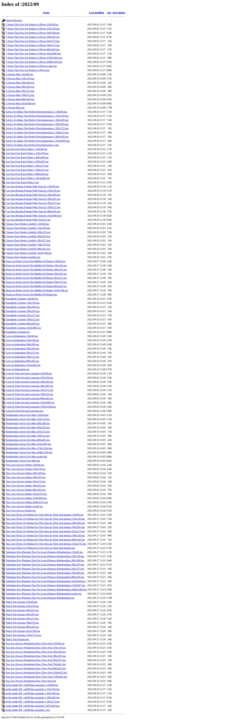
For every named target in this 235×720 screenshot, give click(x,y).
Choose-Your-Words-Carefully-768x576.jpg (28, 244)
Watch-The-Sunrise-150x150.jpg (22, 606)
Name (46, 12)
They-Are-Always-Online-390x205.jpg (25, 477)
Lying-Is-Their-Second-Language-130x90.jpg (29, 373)
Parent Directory (14, 20)
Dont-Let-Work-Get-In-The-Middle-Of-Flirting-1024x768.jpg (37, 290)
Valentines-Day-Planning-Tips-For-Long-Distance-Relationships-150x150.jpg (45, 556)
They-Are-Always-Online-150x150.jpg (25, 469)
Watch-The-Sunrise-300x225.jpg (22, 610)
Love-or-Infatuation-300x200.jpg (22, 344)
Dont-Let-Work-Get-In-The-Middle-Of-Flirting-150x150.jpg (36, 265)
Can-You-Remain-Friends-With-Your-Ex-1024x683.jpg (34, 215)
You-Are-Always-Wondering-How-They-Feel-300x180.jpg (36, 651)
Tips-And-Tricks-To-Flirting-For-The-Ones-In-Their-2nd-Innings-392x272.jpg (45, 531)
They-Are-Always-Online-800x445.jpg (25, 489)
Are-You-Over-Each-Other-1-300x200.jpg (27, 157)
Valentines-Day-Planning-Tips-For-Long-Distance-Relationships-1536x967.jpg (45, 585)
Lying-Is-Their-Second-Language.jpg (24, 411)
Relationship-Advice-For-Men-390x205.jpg (28, 427)
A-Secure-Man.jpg (15, 107)
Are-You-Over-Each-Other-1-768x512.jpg (27, 170)
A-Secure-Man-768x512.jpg (20, 95)
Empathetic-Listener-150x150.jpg (22, 303)
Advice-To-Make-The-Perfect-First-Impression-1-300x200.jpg (37, 120)
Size (109, 12)
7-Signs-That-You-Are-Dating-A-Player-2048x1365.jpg (34, 62)
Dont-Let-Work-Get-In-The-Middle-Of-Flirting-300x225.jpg (36, 269)
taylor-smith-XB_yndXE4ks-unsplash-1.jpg (28, 710)
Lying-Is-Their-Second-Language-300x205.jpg (29, 381)
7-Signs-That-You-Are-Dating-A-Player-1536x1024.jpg (34, 57)
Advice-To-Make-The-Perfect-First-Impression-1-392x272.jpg (37, 128)
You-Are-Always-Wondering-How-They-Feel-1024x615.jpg (36, 672)
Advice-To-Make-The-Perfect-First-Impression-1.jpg (32, 145)
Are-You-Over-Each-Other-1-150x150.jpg (27, 153)
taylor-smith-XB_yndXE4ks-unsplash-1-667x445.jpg (32, 706)
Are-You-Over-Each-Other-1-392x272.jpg (27, 165)
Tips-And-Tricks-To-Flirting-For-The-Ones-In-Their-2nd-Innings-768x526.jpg (45, 535)
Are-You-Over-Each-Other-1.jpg (22, 182)
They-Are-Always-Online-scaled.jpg (24, 506)
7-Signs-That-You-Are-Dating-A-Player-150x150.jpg (32, 28)
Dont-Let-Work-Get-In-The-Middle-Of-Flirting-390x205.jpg (36, 273)
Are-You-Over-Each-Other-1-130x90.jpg (26, 149)
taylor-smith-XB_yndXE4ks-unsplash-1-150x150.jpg (32, 689)
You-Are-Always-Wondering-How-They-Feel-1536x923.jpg (36, 676)
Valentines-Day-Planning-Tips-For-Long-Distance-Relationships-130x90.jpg (44, 552)
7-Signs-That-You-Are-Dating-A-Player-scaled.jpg (31, 66)
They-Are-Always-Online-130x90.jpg (25, 465)
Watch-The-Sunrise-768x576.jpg (22, 622)
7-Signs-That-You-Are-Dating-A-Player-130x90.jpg (32, 24)
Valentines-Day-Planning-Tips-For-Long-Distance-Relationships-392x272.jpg (45, 568)
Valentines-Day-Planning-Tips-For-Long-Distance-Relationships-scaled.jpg (43, 593)
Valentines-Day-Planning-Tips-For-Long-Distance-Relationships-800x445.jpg (45, 577)
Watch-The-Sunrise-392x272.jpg (22, 618)
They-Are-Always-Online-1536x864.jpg (26, 498)
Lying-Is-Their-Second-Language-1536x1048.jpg (31, 406)
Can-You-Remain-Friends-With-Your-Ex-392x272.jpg (33, 203)
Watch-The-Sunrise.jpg (17, 639)
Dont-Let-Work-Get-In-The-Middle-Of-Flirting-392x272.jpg (36, 278)
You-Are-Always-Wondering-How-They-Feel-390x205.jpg (36, 656)
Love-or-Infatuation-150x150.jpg (22, 340)
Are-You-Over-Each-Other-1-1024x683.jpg (28, 178)
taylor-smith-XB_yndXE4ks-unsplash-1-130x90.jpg (32, 685)
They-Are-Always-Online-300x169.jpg (25, 473)
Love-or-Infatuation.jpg (17, 369)
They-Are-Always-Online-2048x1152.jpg (27, 502)
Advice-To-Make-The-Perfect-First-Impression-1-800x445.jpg (37, 136)
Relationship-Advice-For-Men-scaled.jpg (26, 456)
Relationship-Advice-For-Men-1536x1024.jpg (29, 448)
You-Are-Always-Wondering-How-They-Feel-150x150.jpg (36, 647)
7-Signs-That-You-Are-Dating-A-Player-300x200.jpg (32, 32)
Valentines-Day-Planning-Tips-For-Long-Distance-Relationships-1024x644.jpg (45, 581)
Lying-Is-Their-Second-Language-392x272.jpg (29, 390)
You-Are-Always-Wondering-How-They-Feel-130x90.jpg (35, 643)
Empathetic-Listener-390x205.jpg (22, 311)
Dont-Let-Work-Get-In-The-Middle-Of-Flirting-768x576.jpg (36, 282)
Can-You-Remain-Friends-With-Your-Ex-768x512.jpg (33, 207)
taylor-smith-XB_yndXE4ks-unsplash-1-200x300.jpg (32, 693)
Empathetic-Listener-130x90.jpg (22, 298)
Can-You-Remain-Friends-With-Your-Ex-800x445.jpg (33, 211)
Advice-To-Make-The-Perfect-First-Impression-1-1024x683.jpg (38, 140)
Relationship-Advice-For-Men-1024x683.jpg (28, 444)
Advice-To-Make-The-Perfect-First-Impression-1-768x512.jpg (37, 132)
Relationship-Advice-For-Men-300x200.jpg (28, 423)
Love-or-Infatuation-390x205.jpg (22, 348)
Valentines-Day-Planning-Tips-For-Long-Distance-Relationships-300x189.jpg (45, 560)
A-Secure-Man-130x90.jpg (19, 74)
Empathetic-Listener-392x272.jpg (22, 315)
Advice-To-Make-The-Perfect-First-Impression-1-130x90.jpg (36, 111)
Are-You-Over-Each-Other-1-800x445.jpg (27, 174)
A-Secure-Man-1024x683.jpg (20, 103)
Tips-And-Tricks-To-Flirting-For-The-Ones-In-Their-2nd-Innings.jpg (40, 548)
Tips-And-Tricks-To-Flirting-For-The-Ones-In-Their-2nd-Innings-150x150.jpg (45, 519)
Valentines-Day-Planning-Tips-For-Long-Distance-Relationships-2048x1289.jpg (46, 589)
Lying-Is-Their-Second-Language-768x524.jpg (29, 394)
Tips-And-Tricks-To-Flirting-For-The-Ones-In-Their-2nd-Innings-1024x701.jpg (46, 543)
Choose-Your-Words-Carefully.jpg (23, 257)
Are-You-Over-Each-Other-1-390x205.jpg (27, 161)
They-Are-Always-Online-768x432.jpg (25, 485)
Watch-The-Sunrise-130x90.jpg (21, 602)
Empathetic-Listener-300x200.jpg (22, 307)
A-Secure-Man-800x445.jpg (20, 99)
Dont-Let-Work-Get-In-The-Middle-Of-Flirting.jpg (31, 294)
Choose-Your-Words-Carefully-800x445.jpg (28, 249)
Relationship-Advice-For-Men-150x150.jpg (28, 419)
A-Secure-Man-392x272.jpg (20, 91)
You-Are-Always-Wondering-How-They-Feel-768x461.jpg (36, 664)
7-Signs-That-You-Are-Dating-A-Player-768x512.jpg (32, 45)
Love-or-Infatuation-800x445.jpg (22, 361)
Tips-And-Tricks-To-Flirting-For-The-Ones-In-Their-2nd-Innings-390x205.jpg (45, 527)
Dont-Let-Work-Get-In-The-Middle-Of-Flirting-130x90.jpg (35, 261)
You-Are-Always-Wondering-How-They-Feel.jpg (31, 681)
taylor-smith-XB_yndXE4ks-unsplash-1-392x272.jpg (32, 701)
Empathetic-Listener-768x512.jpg (22, 319)
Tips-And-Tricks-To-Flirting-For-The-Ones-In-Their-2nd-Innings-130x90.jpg (44, 514)
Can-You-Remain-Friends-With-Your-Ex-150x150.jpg (33, 190)
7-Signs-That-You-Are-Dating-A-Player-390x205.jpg (32, 37)
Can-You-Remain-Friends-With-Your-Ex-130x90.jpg (32, 186)
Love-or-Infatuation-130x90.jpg (22, 336)
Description (119, 12)
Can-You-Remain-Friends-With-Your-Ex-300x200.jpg (33, 195)
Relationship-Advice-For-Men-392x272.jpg (28, 431)
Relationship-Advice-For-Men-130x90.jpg (27, 415)
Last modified (96, 12)
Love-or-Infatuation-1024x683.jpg (23, 365)
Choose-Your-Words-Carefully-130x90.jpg (27, 224)
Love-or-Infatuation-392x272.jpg (22, 352)
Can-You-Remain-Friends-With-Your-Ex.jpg (28, 219)
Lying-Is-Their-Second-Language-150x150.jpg (29, 377)
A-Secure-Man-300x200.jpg (20, 82)
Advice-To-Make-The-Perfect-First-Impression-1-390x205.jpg (37, 124)
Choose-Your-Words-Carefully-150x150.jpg (28, 228)
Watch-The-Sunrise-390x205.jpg (22, 614)
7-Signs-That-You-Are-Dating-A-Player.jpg (28, 70)
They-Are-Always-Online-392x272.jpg (25, 481)
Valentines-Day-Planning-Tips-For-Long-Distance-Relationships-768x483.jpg (45, 573)
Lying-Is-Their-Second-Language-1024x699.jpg (30, 402)
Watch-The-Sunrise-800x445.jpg (22, 627)
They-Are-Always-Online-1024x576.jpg (26, 494)
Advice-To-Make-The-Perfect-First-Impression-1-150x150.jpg (37, 116)
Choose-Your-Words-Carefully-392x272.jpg (28, 240)
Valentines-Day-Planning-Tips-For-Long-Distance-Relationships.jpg (40, 597)
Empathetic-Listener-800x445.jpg (22, 323)
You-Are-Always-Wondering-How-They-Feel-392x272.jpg (36, 660)
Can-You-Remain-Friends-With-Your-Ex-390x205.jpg (33, 199)
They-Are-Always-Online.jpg (21, 510)
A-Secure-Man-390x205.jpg (20, 86)
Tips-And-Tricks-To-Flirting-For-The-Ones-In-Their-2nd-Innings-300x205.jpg (45, 523)
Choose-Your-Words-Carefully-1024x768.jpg (28, 253)
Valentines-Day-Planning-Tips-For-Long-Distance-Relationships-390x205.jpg (45, 564)
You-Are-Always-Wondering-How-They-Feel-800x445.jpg (36, 668)
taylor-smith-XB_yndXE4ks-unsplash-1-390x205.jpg (32, 697)
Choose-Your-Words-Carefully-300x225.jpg (28, 232)
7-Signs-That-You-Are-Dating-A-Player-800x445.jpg (32, 49)
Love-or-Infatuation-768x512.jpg (22, 357)
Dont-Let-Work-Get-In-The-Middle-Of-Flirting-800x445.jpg (36, 286)
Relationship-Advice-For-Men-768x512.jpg (28, 435)
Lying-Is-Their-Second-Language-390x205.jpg (29, 386)
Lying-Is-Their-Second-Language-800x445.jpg (29, 398)
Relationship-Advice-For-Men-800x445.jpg (28, 440)
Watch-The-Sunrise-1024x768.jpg (23, 631)
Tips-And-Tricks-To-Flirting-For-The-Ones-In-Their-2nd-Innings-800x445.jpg (45, 539)
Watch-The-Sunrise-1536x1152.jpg (23, 635)
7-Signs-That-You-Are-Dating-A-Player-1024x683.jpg (33, 53)
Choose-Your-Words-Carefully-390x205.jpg (28, 236)
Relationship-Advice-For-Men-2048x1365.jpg (29, 452)
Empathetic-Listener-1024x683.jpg (23, 327)
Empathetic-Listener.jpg (18, 332)
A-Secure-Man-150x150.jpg (20, 78)
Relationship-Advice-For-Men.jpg (23, 460)
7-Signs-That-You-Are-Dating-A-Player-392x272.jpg (32, 41)
